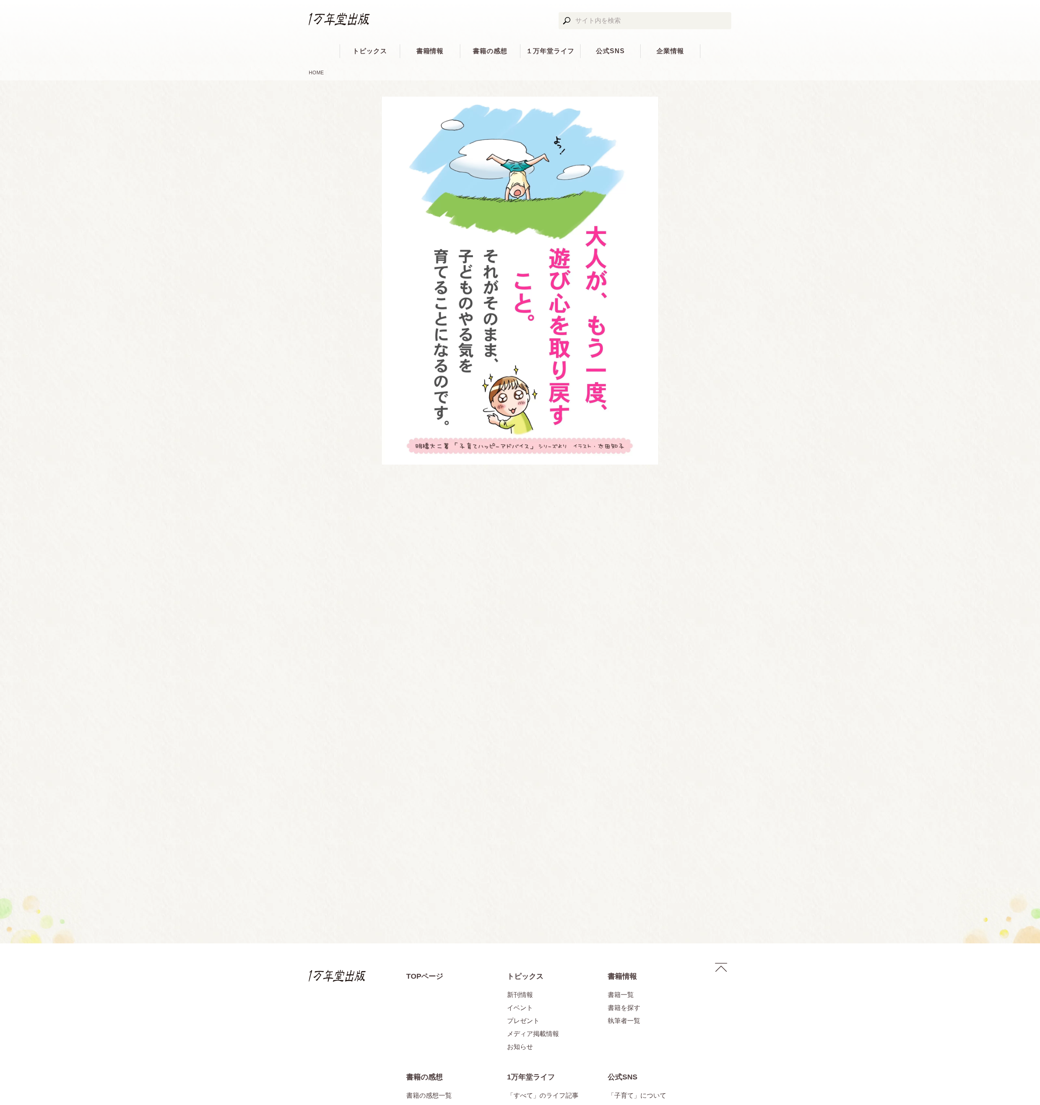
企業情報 (670, 51)
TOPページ (424, 976)
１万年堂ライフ (550, 51)
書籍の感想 (490, 51)
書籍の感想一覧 (429, 1095)
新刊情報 (520, 994)
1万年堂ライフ (531, 1077)
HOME (316, 73)
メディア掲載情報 (533, 1033)
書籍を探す (624, 1007)
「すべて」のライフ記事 (542, 1095)
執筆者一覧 (624, 1020)
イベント (520, 1007)
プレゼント (523, 1020)
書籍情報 (430, 51)
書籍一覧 (621, 994)
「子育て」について (637, 1095)
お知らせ (520, 1046)
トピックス (370, 51)
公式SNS (610, 51)
